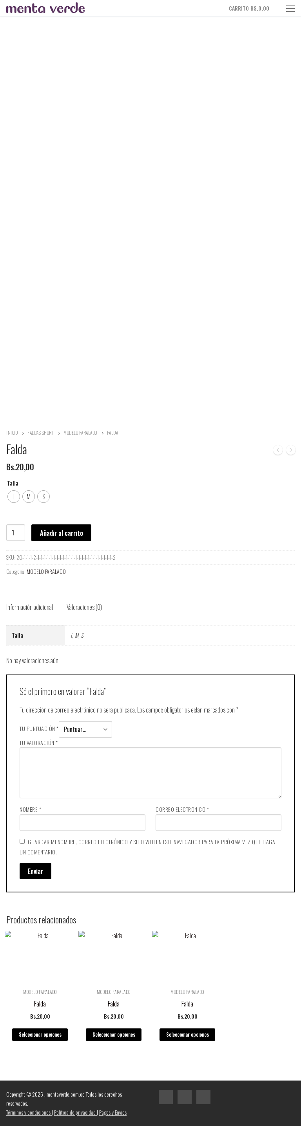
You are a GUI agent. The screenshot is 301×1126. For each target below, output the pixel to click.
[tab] (29, 607)
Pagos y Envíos (113, 1112)
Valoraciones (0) (84, 607)
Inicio (12, 432)
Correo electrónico (182, 809)
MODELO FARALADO (80, 432)
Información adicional (29, 607)
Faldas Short (40, 432)
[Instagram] (185, 1097)
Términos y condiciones (29, 1112)
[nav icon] (290, 8)
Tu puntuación (39, 728)
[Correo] (203, 1097)
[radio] (14, 496)
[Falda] (278, 451)
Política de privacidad (75, 1112)
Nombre (30, 809)
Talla (12, 483)
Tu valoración (39, 742)
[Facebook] (166, 1097)
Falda (40, 1003)
